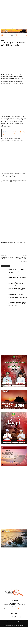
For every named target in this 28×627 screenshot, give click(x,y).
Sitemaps (19, 623)
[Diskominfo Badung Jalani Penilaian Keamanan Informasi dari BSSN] (4, 290)
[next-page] (4, 308)
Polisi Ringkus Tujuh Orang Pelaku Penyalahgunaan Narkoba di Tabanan (7, 259)
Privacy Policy (14, 621)
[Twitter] (15, 617)
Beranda (2, 38)
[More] (18, 50)
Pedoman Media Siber (11, 623)
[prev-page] (2, 308)
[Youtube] (19, 617)
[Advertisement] (14, 14)
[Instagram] (12, 617)
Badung (7, 38)
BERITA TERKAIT (5, 266)
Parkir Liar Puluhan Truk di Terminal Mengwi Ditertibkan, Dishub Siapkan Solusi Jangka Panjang (17, 277)
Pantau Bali (6, 47)
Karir (10, 621)
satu (24, 242)
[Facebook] (9, 617)
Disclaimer (20, 621)
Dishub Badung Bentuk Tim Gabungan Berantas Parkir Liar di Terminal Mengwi (16, 283)
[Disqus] (14, 328)
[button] (2, 35)
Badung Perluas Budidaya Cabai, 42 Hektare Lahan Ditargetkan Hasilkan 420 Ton (17, 271)
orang (18, 242)
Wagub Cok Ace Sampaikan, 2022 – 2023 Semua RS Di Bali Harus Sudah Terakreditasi (21, 259)
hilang (11, 242)
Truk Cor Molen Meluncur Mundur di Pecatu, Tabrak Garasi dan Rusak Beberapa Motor (17, 304)
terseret (3, 243)
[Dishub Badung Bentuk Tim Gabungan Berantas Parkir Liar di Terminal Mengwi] (4, 283)
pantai (21, 242)
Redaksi (6, 621)
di (8, 242)
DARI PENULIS (13, 266)
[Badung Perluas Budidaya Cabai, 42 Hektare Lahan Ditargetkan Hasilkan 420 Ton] (4, 271)
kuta (14, 242)
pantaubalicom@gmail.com (17, 608)
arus (6, 242)
